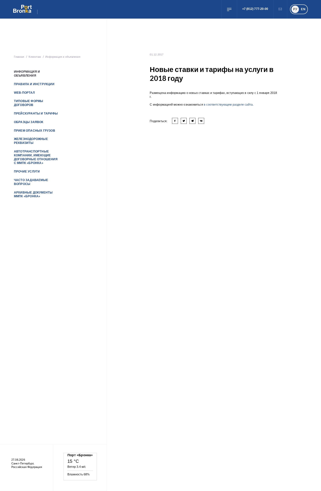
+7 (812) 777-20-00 (255, 8)
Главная (19, 56)
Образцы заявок (28, 122)
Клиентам (35, 56)
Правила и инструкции (34, 84)
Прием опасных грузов (34, 130)
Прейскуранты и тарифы (36, 113)
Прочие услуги (27, 171)
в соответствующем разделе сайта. (228, 104)
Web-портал (24, 92)
